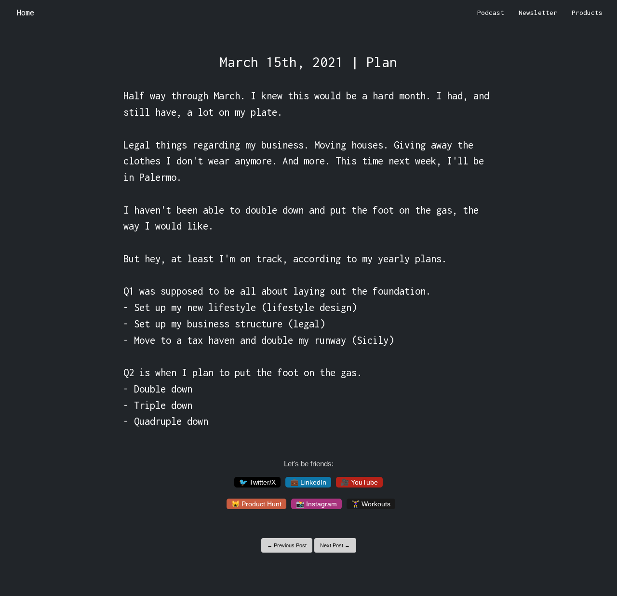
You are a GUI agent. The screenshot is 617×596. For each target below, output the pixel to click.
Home (25, 12)
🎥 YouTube (359, 482)
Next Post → (335, 545)
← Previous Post (287, 545)
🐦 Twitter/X (257, 482)
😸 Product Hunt (256, 504)
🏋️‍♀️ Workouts (370, 504)
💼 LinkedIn (308, 482)
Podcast (490, 12)
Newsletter (538, 12)
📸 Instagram (316, 504)
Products (587, 12)
